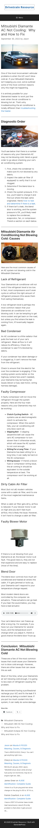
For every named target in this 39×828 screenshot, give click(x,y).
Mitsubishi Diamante (13, 720)
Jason (7, 745)
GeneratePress (19, 825)
